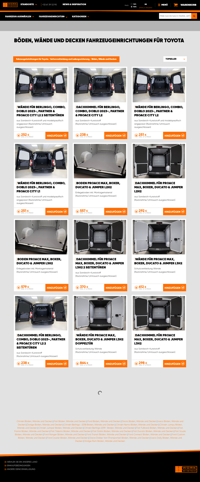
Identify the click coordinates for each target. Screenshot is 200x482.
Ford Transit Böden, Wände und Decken (107, 434)
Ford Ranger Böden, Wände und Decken (64, 434)
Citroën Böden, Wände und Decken (34, 421)
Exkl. (135, 6)
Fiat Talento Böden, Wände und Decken (71, 431)
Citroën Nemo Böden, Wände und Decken (137, 424)
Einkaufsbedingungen (18, 465)
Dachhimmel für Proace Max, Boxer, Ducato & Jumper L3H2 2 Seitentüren (99, 263)
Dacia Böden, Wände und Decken (139, 421)
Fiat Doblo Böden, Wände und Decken (112, 431)
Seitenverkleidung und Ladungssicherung (70, 59)
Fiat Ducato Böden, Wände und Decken (153, 431)
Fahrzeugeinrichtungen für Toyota (32, 59)
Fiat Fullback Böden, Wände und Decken (156, 428)
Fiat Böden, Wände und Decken (70, 421)
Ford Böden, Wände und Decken (104, 421)
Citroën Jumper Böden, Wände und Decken (61, 428)
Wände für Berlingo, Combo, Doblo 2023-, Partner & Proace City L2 (158, 111)
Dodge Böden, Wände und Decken (44, 424)
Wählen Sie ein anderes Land (22, 462)
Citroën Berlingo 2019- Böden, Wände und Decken (109, 428)
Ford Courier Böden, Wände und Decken (67, 438)
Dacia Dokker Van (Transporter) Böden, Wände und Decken (119, 438)
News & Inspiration (74, 4)
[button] (175, 59)
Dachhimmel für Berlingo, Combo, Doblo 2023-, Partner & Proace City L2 (99, 111)
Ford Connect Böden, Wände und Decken (149, 434)
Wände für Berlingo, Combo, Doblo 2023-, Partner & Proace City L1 (41, 187)
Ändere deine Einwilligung (21, 469)
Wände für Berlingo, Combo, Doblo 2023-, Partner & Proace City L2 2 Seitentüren (41, 111)
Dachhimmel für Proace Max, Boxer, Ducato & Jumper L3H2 (158, 339)
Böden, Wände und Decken (104, 59)
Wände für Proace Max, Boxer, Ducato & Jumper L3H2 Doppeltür (99, 339)
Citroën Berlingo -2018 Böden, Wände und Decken (89, 424)
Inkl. (134, 4)
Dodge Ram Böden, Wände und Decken (104, 441)
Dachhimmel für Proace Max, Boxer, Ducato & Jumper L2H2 (158, 187)
